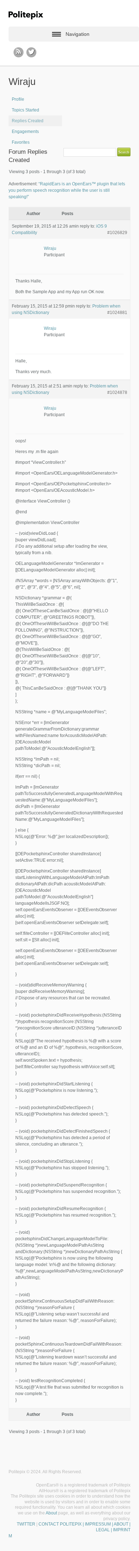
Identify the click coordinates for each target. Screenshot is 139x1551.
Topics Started (25, 110)
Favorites (21, 142)
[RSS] (19, 52)
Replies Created (27, 120)
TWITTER (26, 1524)
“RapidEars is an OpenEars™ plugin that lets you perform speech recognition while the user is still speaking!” (67, 190)
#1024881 (117, 312)
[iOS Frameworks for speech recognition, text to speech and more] (26, 15)
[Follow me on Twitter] (31, 52)
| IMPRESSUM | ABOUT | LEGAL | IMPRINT (106, 1527)
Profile (18, 99)
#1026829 (117, 232)
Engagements (25, 131)
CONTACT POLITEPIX (60, 1524)
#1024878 (117, 392)
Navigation (77, 34)
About (51, 1513)
